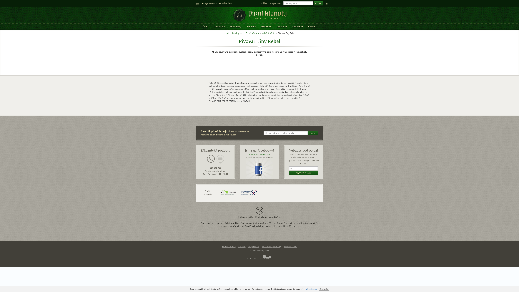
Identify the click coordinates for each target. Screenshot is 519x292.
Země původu (252, 33)
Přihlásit (264, 3)
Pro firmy (251, 26)
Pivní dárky (235, 26)
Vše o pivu (282, 26)
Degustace (266, 26)
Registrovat (275, 3)
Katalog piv (219, 26)
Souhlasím (324, 289)
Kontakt (312, 26)
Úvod (205, 26)
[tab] (211, 161)
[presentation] (211, 159)
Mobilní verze (290, 246)
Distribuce (297, 26)
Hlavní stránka (229, 246)
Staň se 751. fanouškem (259, 154)
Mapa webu (253, 246)
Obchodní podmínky (271, 246)
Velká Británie (268, 33)
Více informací (311, 289)
